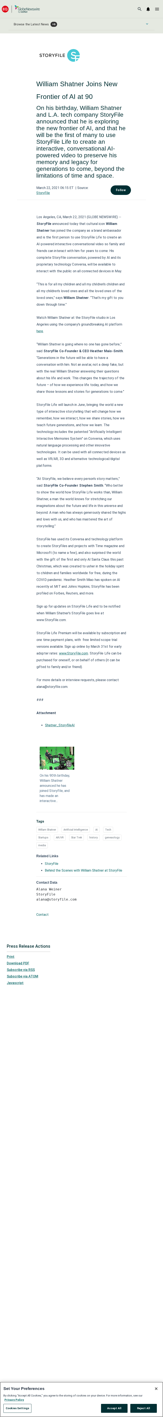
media (42, 845)
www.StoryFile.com (73, 653)
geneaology (112, 837)
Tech (108, 829)
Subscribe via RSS (21, 970)
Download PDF (18, 963)
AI (96, 829)
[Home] (21, 9)
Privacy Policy (14, 1399)
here (40, 331)
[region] (81, 1399)
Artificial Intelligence (75, 829)
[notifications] (148, 9)
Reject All (143, 1408)
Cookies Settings (17, 1408)
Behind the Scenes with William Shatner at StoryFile (83, 870)
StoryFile (43, 193)
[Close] (156, 1388)
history (93, 837)
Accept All (114, 1408)
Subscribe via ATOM (22, 976)
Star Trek (76, 837)
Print (10, 957)
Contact (42, 915)
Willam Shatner (47, 829)
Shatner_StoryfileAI (60, 725)
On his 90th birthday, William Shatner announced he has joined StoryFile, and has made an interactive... (55, 788)
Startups (43, 837)
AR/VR (60, 837)
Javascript (15, 983)
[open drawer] (157, 9)
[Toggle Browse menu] (147, 23)
